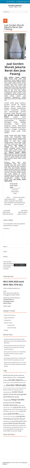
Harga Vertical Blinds (9, 317)
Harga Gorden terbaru (9, 315)
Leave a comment (19, 204)
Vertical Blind (6, 431)
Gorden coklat (16, 377)
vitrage (20, 431)
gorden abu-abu (8, 375)
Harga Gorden (17, 399)
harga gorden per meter (9, 409)
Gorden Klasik (10, 325)
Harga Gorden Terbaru (14, 411)
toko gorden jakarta (18, 429)
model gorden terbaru (17, 427)
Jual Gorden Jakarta (11, 416)
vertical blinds (14, 431)
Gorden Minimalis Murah (20, 388)
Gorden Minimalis (11, 327)
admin (8, 197)
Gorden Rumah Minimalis (12, 394)
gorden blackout (7, 377)
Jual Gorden (13, 413)
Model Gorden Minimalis (16, 423)
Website (5, 256)
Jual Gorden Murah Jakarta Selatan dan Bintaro (7, 212)
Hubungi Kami (7, 320)
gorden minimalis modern (9, 388)
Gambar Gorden (8, 322)
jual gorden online (7, 421)
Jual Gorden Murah (18, 419)
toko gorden (10, 429)
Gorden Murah (17, 392)
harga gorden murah (19, 407)
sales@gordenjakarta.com (13, 288)
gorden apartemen (19, 375)
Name (5, 246)
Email (5, 251)
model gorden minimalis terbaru (11, 425)
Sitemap (6, 330)
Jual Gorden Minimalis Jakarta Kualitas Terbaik (22, 212)
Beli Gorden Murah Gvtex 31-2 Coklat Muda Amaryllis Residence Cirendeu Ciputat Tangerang (15, 353)
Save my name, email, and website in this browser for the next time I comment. (8, 265)
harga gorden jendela (9, 402)
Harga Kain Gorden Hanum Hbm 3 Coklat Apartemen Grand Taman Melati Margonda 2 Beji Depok (15, 341)
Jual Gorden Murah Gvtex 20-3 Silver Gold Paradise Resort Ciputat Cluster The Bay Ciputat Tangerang (14, 347)
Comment (6, 228)
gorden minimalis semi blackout (11, 390)
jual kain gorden (18, 421)
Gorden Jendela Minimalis (16, 382)
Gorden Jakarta (15, 380)
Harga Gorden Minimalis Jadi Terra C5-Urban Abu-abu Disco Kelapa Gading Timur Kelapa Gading (15, 364)
